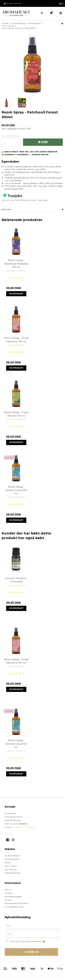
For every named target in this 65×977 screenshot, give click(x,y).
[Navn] (32, 925)
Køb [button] (44, 142)
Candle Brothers (12, 859)
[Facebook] (8, 840)
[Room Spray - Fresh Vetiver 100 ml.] (16, 393)
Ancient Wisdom (12, 855)
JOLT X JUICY (11, 866)
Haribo (8, 862)
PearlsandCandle (12, 873)
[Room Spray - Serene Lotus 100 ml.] (16, 468)
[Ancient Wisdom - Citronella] (16, 559)
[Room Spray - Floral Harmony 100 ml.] (16, 319)
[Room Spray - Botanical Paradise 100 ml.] (16, 241)
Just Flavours (11, 869)
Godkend (30, 952)
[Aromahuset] (16, 13)
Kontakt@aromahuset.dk (23, 827)
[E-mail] (32, 934)
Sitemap (8, 834)
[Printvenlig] (62, 23)
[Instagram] (14, 840)
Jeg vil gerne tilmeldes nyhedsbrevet (31, 941)
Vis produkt (16, 293)
